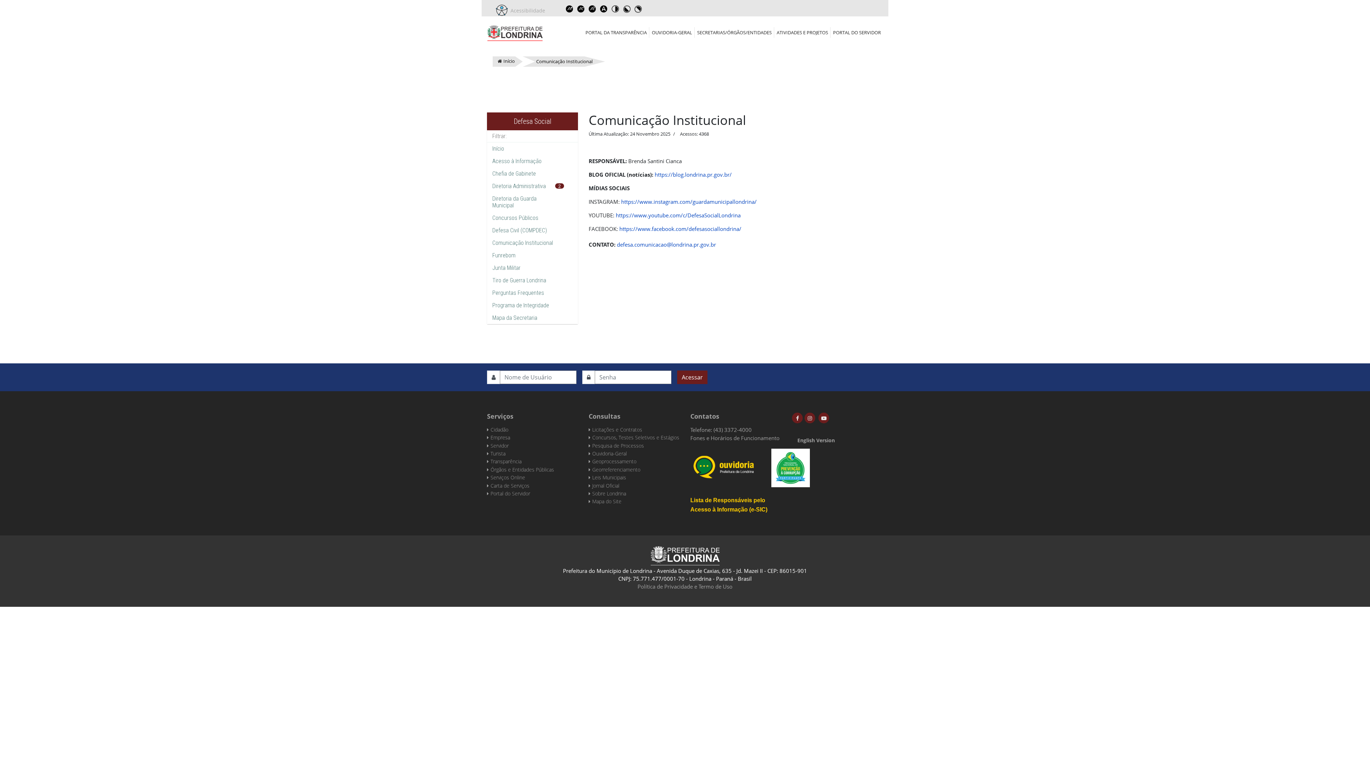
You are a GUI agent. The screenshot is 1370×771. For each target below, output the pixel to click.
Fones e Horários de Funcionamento (735, 438)
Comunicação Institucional (522, 243)
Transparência (506, 461)
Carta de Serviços (510, 485)
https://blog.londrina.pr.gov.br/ (693, 174)
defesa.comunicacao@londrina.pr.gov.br (666, 244)
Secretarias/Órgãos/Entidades (734, 32)
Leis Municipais (609, 477)
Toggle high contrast (615, 9)
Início (498, 148)
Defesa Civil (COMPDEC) (519, 230)
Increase (569, 9)
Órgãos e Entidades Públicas (522, 469)
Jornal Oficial (605, 485)
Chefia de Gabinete (514, 173)
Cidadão (499, 429)
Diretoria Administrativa (519, 186)
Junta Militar (506, 267)
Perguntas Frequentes (518, 292)
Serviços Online (508, 477)
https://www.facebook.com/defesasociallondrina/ (680, 228)
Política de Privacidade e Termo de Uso (685, 586)
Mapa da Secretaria (514, 317)
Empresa (500, 437)
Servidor (500, 445)
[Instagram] (810, 418)
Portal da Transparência (616, 32)
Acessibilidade (526, 10)
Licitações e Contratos (617, 429)
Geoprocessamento (614, 461)
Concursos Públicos (515, 218)
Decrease (581, 9)
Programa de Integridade (520, 305)
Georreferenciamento (616, 469)
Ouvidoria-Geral (672, 32)
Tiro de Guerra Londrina (519, 280)
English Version (816, 440)
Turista (498, 453)
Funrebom (504, 255)
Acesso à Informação (517, 161)
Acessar (692, 377)
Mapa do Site (606, 501)
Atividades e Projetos (802, 32)
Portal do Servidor (857, 32)
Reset (592, 9)
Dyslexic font (603, 9)
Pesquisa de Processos (618, 445)
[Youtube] (823, 418)
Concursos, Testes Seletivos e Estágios (635, 437)
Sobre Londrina (609, 493)
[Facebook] (797, 418)
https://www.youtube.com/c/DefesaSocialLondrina (678, 215)
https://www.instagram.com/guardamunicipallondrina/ (689, 201)
